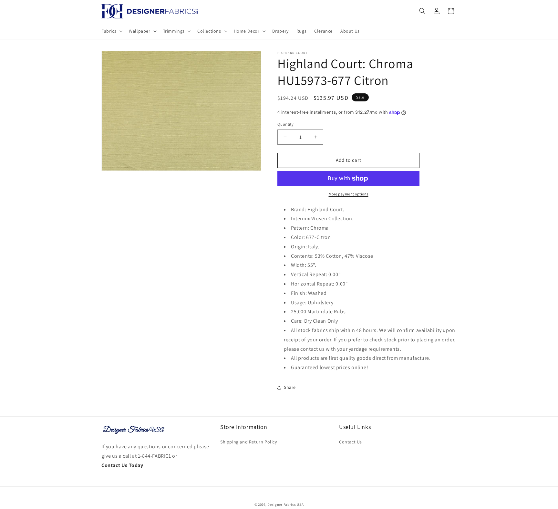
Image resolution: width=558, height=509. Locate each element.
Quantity (285, 124)
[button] (111, 31)
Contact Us (350, 442)
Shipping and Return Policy (248, 442)
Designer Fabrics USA (285, 504)
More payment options (348, 194)
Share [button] (290, 387)
